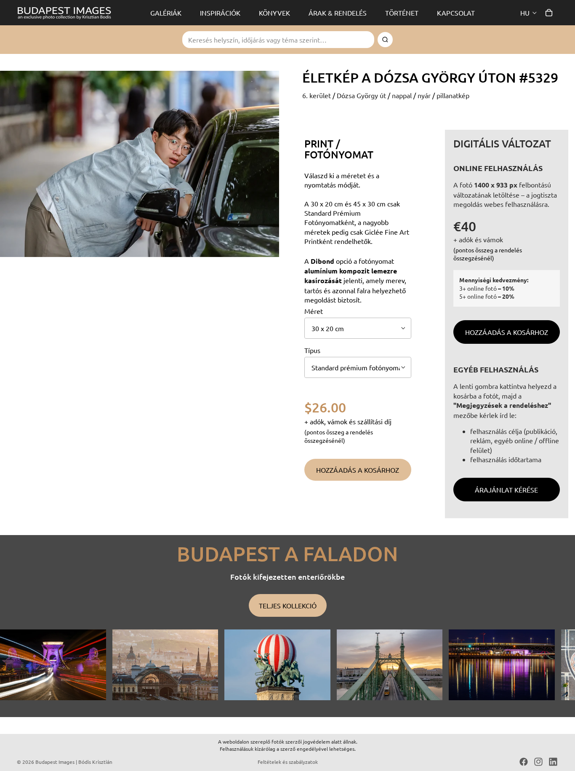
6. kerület (317, 95)
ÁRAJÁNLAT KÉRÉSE (506, 489)
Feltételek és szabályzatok (288, 761)
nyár (425, 95)
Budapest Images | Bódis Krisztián (73, 761)
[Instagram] (538, 762)
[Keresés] (385, 39)
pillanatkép (453, 95)
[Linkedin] (553, 762)
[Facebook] (524, 762)
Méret (313, 311)
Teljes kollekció (288, 605)
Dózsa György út (362, 95)
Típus (312, 350)
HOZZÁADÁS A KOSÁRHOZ (506, 332)
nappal (402, 95)
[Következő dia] (549, 665)
